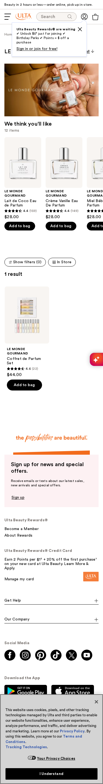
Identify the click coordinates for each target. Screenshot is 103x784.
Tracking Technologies (26, 747)
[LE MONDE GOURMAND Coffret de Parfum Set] (27, 332)
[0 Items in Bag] (95, 17)
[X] (80, 29)
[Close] (96, 702)
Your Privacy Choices (56, 758)
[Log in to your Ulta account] (84, 16)
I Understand (51, 774)
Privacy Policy (72, 731)
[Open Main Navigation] (7, 16)
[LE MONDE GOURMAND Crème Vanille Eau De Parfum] (64, 178)
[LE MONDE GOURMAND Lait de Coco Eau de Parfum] (22, 178)
